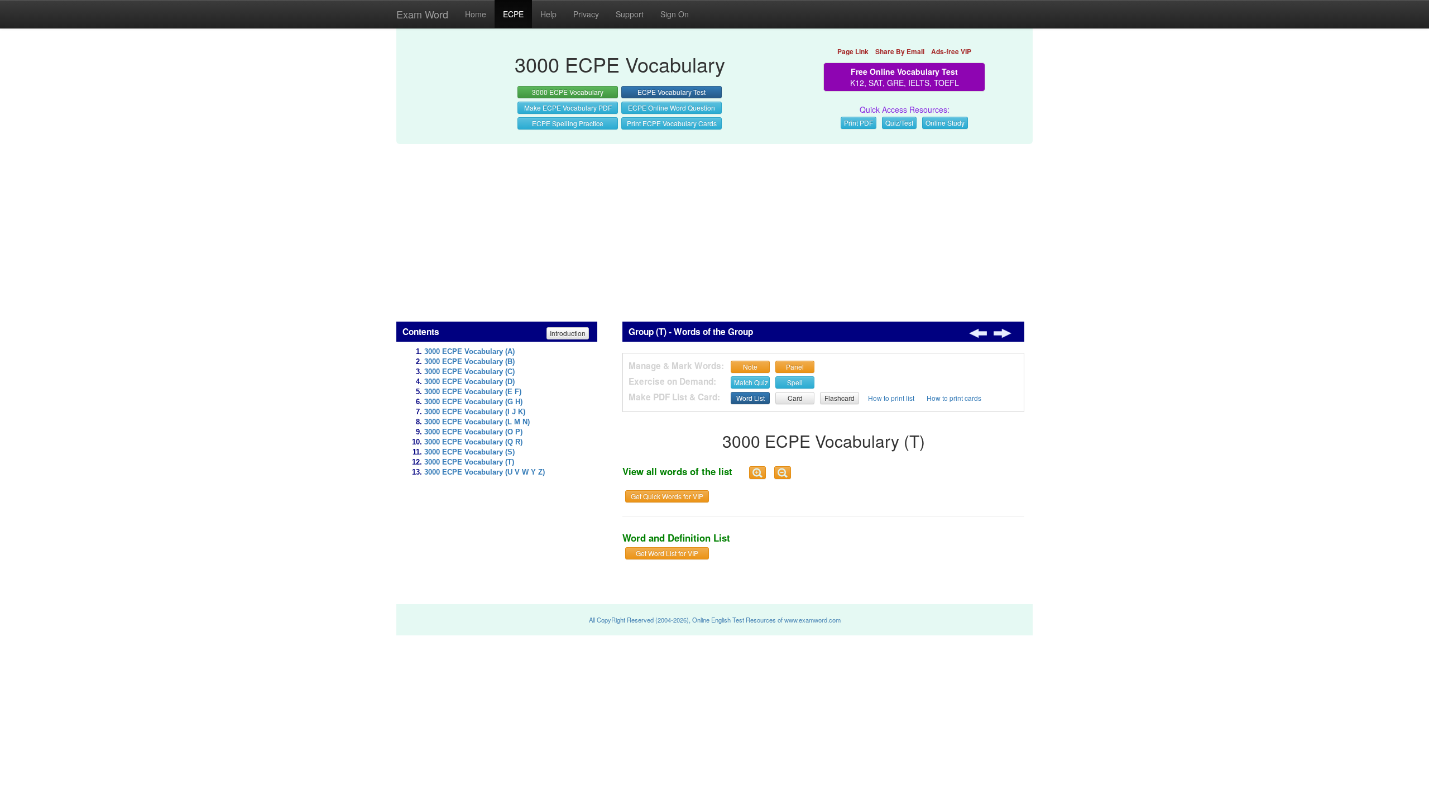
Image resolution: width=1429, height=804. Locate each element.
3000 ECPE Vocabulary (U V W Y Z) (484, 472)
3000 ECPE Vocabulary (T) (469, 462)
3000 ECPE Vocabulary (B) (469, 362)
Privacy (586, 14)
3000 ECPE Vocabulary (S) (469, 452)
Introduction (568, 333)
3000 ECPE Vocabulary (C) (469, 372)
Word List (750, 398)
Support (630, 14)
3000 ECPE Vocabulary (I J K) (474, 412)
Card (795, 398)
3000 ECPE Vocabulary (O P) (473, 432)
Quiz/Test (899, 122)
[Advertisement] (714, 227)
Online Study (945, 122)
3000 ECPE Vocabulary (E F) (472, 392)
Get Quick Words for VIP (667, 496)
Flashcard (839, 398)
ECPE (513, 14)
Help (548, 14)
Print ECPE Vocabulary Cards (672, 123)
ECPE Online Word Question (671, 107)
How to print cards (954, 398)
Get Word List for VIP (667, 553)
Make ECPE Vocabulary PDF (568, 107)
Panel (795, 366)
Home (475, 14)
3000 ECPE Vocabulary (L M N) (477, 422)
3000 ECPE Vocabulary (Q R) (473, 442)
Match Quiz (751, 382)
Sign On (674, 14)
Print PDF (858, 122)
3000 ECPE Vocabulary (567, 92)
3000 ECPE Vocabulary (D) (469, 382)
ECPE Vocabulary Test (671, 92)
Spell (795, 382)
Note (750, 366)
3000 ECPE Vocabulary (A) (469, 352)
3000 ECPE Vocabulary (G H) (473, 402)
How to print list (891, 398)
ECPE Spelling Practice (567, 123)
